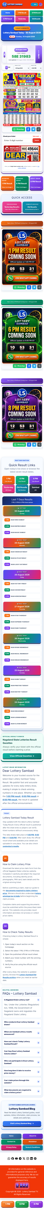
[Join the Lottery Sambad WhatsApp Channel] (22, 278)
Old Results (36, 19)
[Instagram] (27, 1159)
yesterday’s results (11, 846)
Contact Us (11, 1141)
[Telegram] (20, 1159)
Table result (37, 136)
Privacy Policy (11, 1147)
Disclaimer (33, 1141)
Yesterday (22, 19)
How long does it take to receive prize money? (21, 1071)
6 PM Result (36, 13)
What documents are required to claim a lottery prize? (21, 1091)
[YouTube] (16, 1159)
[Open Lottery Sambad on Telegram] (33, 129)
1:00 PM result (13, 796)
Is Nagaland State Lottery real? (22, 999)
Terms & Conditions (32, 1147)
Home (8, 13)
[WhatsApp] (9, 1159)
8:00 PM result (10, 800)
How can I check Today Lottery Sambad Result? (21, 1042)
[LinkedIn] (31, 1159)
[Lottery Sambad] (12, 4)
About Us (32, 1136)
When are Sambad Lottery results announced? (21, 1033)
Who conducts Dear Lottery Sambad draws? (21, 1023)
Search (37, 140)
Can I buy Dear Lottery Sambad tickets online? (21, 1052)
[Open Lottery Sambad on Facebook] (28, 129)
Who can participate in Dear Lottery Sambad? (21, 1062)
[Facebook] (12, 1159)
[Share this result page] (38, 129)
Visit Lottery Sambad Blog (22, 1123)
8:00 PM (13, 838)
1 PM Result (22, 13)
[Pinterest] (35, 1159)
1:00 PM (30, 835)
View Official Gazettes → (22, 756)
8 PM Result (7, 19)
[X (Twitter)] (24, 1159)
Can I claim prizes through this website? (21, 1081)
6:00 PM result (29, 796)
